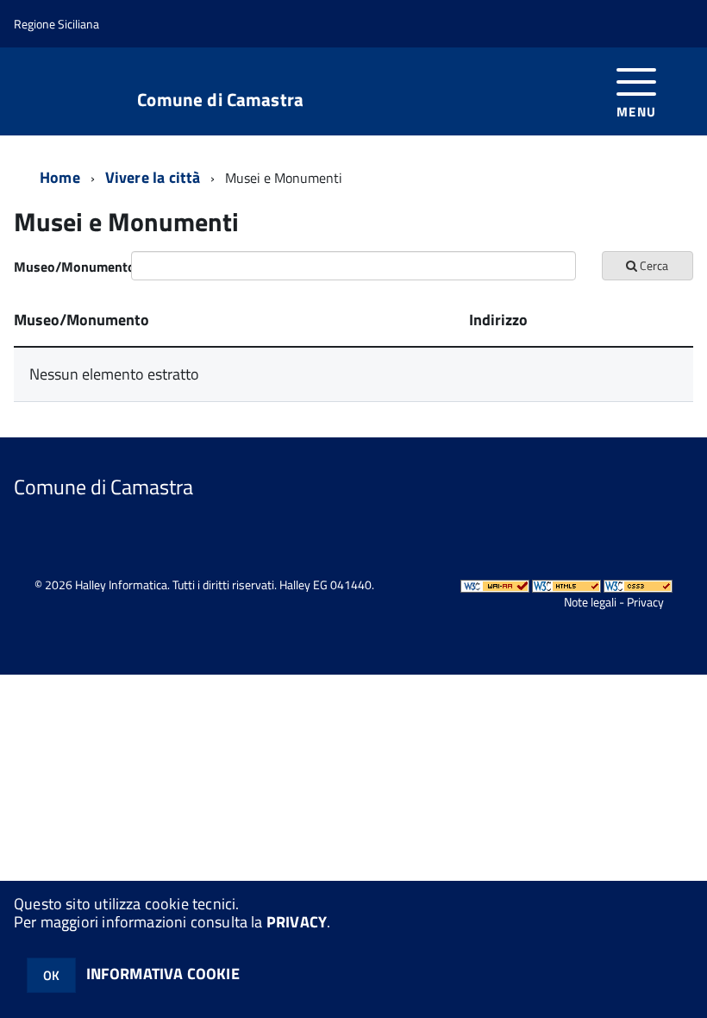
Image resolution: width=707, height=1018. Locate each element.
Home (60, 177)
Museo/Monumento (66, 266)
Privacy (645, 602)
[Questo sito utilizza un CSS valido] (638, 584)
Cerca (652, 265)
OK (51, 975)
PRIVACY (296, 921)
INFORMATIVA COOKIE (163, 973)
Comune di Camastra (220, 100)
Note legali (590, 602)
